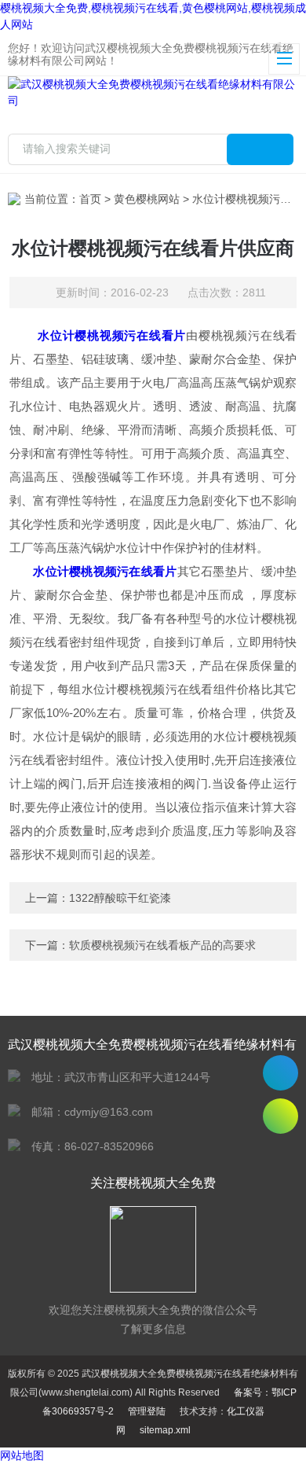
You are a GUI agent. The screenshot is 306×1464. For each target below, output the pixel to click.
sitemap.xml (165, 1430)
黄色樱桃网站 (147, 199)
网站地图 (22, 1455)
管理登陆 (147, 1411)
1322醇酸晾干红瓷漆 (120, 898)
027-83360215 (280, 1073)
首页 (90, 199)
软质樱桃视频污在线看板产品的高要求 (162, 945)
